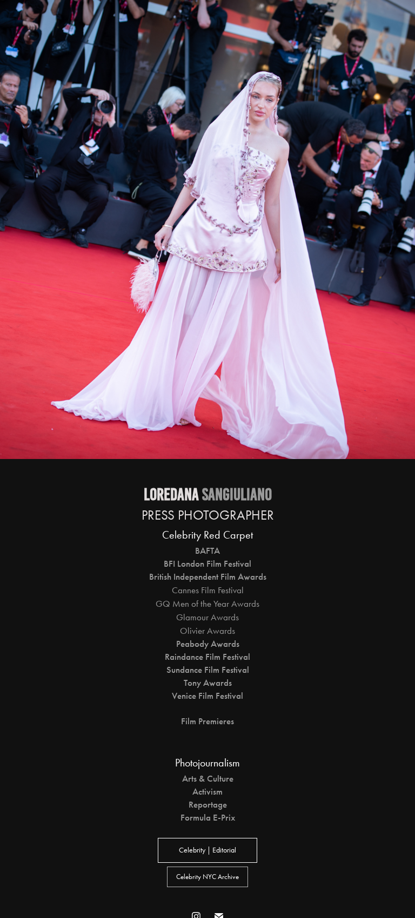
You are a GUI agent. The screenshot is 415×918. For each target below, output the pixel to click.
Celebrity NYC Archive (207, 877)
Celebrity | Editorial (207, 850)
